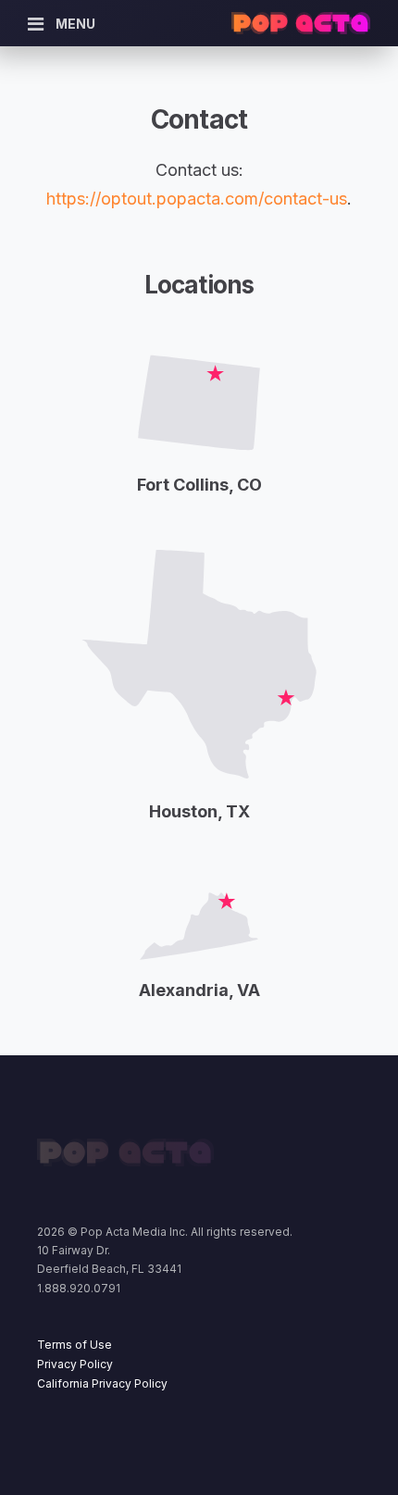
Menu (75, 23)
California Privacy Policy (102, 1383)
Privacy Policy (75, 1364)
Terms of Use (74, 1345)
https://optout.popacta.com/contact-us (196, 198)
